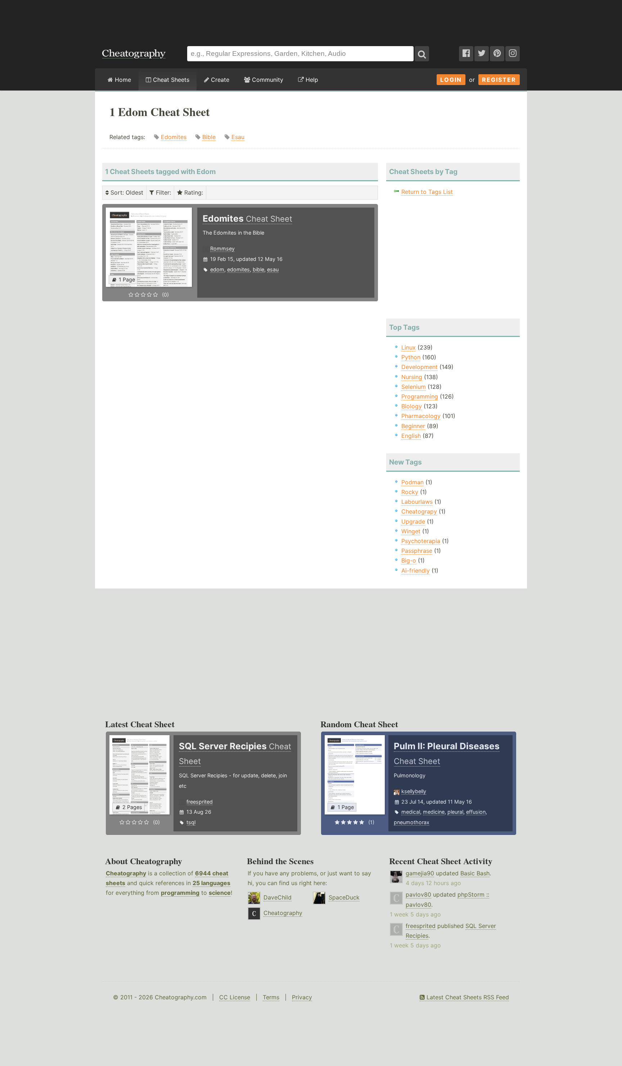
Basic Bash (475, 873)
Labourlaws (417, 501)
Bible (209, 137)
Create (219, 79)
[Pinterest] (497, 53)
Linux (408, 347)
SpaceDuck (344, 897)
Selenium (413, 386)
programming (180, 892)
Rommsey (222, 248)
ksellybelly (413, 791)
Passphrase (416, 550)
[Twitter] (481, 53)
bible (258, 269)
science (220, 892)
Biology (411, 406)
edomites (238, 269)
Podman (412, 482)
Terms (271, 997)
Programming (419, 396)
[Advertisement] (311, 19)
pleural (455, 812)
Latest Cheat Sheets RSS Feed (467, 997)
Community (266, 79)
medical (410, 812)
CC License (234, 997)
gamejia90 (420, 873)
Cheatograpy (419, 511)
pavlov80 (418, 894)
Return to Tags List (427, 191)
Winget (410, 531)
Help (311, 79)
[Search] (422, 53)
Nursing (411, 377)
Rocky (409, 492)
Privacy (302, 997)
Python (410, 357)
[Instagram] (512, 53)
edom (217, 269)
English (411, 435)
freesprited (199, 802)
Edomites (173, 137)
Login (451, 79)
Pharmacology (421, 415)
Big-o (408, 560)
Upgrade (413, 521)
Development (419, 366)
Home (122, 79)
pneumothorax (411, 822)
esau (273, 269)
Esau (237, 137)
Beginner (413, 426)
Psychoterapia (420, 541)
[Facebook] (466, 53)
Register (499, 79)
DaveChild (277, 897)
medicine (434, 812)
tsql (190, 822)
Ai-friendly (415, 570)
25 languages (211, 883)
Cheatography (126, 873)
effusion (476, 812)
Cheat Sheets (170, 79)
